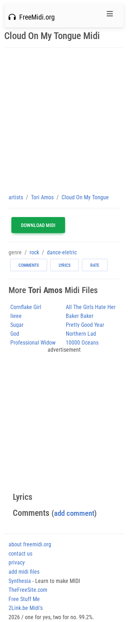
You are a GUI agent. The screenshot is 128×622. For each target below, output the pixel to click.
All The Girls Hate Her (91, 307)
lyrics (64, 265)
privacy (17, 562)
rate (94, 265)
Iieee (16, 316)
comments (28, 265)
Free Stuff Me (24, 599)
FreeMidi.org (35, 17)
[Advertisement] (64, 120)
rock (34, 252)
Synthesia (20, 581)
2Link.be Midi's (26, 608)
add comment (74, 513)
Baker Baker (80, 316)
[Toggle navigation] (109, 15)
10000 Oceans (82, 342)
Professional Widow (32, 342)
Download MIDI (38, 225)
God (14, 333)
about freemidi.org (30, 544)
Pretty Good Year (85, 324)
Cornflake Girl (25, 307)
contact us (20, 553)
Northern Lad (81, 333)
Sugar (16, 324)
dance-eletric (62, 252)
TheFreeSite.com (28, 589)
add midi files (24, 571)
